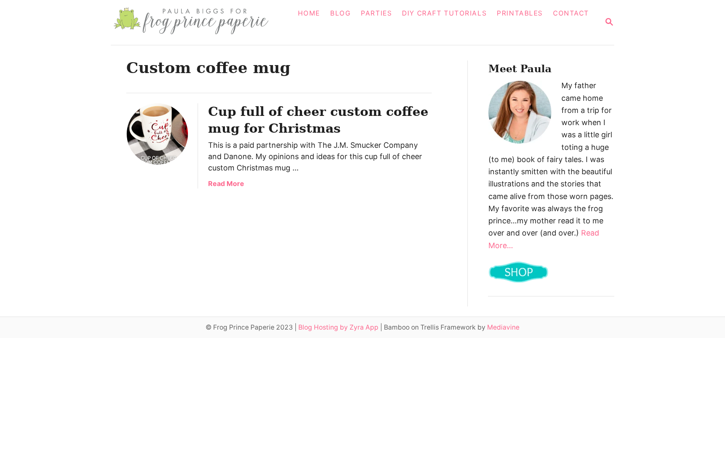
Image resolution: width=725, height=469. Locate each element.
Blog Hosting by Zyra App (338, 327)
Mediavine (503, 327)
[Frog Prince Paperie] (197, 22)
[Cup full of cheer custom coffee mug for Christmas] (157, 134)
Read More (226, 183)
